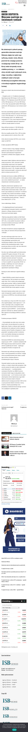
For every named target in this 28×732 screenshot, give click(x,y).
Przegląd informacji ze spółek (7, 568)
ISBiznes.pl (5, 22)
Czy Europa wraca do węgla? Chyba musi (7, 408)
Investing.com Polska (5, 503)
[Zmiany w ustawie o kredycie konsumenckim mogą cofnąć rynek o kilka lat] (5, 453)
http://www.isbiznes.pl (14, 426)
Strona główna (4, 9)
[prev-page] (2, 459)
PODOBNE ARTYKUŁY (6, 433)
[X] (6, 25)
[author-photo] (14, 421)
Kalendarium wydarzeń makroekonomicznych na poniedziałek (13, 565)
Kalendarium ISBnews (5, 561)
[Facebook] (2, 25)
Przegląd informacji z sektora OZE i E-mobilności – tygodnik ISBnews (13, 585)
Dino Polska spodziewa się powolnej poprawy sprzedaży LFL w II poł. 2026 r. (13, 572)
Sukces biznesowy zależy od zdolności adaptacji (16, 438)
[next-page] (5, 459)
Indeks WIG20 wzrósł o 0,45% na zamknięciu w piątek (12, 558)
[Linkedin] (9, 25)
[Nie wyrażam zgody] (26, 727)
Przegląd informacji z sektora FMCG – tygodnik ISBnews (12, 590)
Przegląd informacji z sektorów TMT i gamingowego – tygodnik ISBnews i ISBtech (13, 580)
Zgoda (14, 729)
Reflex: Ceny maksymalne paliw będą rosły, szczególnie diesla (13, 576)
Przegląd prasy (23, 407)
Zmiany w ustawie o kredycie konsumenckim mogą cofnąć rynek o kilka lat (18, 453)
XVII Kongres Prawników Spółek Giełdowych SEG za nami (17, 445)
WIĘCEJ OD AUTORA (16, 433)
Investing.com (14, 647)
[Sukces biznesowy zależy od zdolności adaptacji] (5, 439)
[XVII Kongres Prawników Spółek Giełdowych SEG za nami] (5, 446)
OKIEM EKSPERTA (11, 9)
